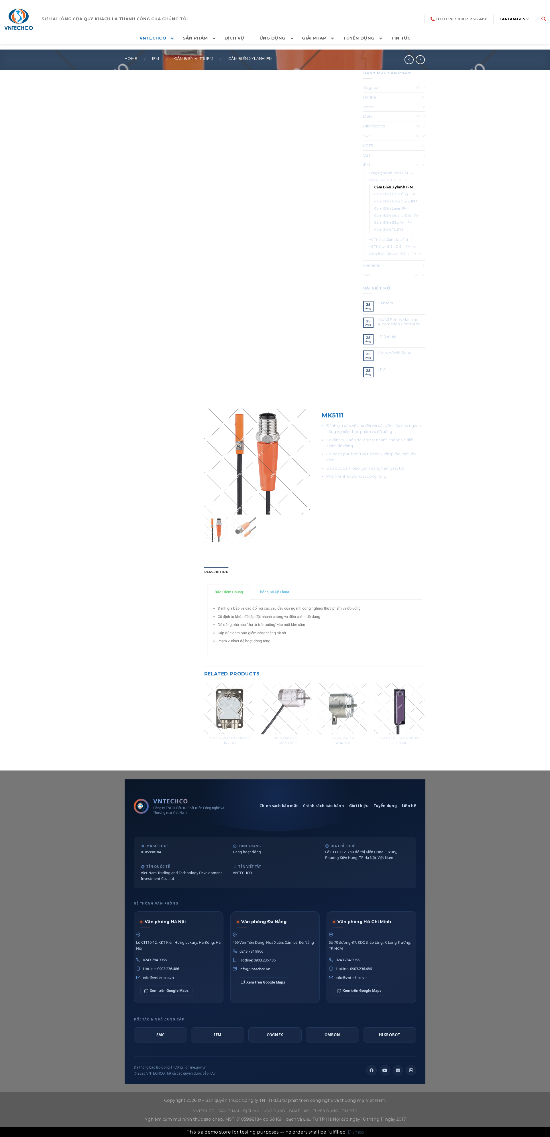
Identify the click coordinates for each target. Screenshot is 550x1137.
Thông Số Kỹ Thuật (273, 592)
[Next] (425, 720)
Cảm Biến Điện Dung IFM (395, 201)
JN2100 (229, 743)
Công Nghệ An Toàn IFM (388, 173)
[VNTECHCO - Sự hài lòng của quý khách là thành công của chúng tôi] (18, 19)
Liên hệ (409, 805)
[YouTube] (385, 1070)
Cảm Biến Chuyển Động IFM (393, 254)
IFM (155, 58)
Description (216, 572)
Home (131, 58)
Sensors (385, 303)
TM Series (387, 336)
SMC (367, 135)
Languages (512, 19)
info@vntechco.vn (158, 977)
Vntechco (204, 1111)
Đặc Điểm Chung (229, 592)
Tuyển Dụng (325, 1111)
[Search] (543, 18)
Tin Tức (349, 1111)
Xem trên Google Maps (169, 990)
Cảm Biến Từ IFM (388, 230)
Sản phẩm (229, 1111)
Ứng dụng (274, 1111)
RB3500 (286, 743)
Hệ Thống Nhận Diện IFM (389, 247)
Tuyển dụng (385, 805)
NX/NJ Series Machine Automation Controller (399, 322)
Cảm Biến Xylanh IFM (250, 58)
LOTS (368, 145)
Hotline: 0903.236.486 (161, 968)
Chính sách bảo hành (323, 805)
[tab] (216, 572)
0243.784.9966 (155, 959)
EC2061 (399, 743)
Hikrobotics (374, 126)
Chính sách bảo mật (279, 805)
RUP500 (343, 743)
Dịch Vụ (251, 1111)
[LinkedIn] (398, 1070)
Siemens (371, 265)
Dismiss (356, 1132)
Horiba (369, 97)
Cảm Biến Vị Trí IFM (193, 58)
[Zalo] (411, 1070)
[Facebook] (371, 1070)
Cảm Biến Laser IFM (390, 208)
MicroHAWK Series (395, 352)
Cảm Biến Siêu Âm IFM (393, 222)
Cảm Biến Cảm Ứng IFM (394, 194)
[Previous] (204, 720)
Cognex (370, 87)
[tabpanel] (315, 627)
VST (366, 155)
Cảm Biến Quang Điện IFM (396, 216)
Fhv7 (382, 369)
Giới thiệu (359, 805)
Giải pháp (299, 1111)
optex (368, 107)
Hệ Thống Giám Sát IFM (388, 240)
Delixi (368, 116)
